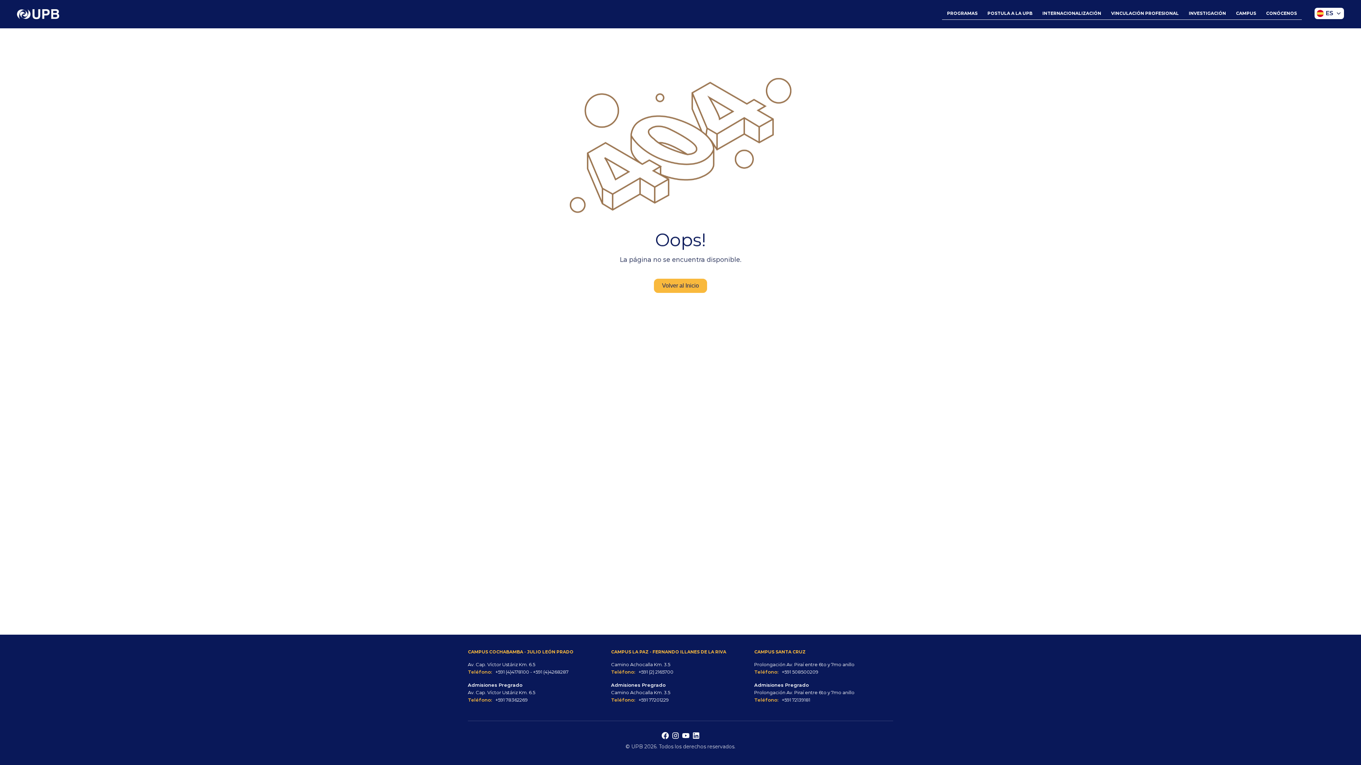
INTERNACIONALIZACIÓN (1071, 13)
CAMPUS (1246, 13)
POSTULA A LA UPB (1009, 13)
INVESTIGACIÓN (1207, 13)
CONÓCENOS (1281, 13)
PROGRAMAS (962, 13)
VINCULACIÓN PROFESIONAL (1145, 13)
